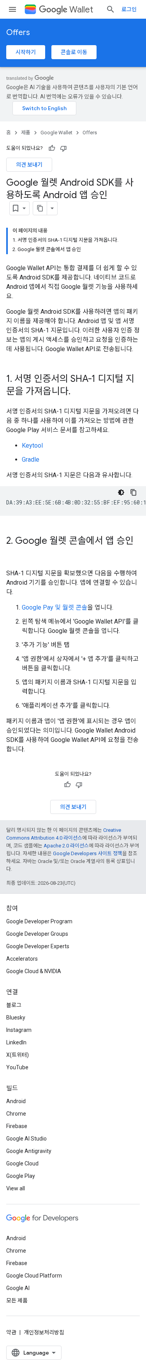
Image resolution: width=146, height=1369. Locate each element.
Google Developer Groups (37, 934)
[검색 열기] (110, 9)
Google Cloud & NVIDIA (33, 971)
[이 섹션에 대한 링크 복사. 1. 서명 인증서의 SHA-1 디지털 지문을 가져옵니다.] (78, 392)
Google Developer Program (39, 921)
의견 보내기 (29, 164)
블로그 (13, 1005)
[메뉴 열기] (12, 9)
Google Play (20, 1176)
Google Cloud (22, 1163)
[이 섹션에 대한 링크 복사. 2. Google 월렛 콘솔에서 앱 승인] (14, 554)
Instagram (19, 1030)
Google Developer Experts (37, 946)
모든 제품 (17, 1300)
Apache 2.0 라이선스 (66, 846)
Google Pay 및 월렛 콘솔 (54, 607)
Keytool (32, 445)
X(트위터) (17, 1055)
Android (16, 1101)
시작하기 (26, 52)
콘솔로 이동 (74, 52)
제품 (25, 132)
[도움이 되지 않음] (63, 148)
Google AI (18, 1288)
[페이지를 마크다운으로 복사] (40, 208)
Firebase (16, 1126)
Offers (18, 32)
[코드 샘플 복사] (133, 492)
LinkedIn (16, 1042)
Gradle (30, 459)
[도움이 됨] (52, 148)
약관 (11, 1332)
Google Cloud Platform (34, 1275)
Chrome (16, 1114)
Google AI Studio (26, 1138)
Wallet (81, 9)
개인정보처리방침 (44, 1332)
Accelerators (22, 959)
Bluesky (15, 1017)
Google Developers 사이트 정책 (87, 853)
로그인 (129, 9)
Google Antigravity (28, 1151)
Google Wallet (56, 132)
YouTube (17, 1067)
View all (15, 1188)
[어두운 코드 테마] (121, 492)
